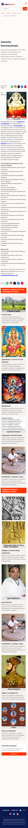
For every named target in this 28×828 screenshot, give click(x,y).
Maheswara (6, 406)
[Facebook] (20, 810)
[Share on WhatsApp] (12, 86)
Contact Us (6, 810)
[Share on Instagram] (15, 86)
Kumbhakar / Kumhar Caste (12, 477)
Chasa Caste (6, 315)
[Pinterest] (10, 814)
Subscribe (14, 754)
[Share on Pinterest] (25, 86)
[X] (24, 810)
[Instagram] (17, 814)
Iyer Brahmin (7, 602)
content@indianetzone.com (9, 275)
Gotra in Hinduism (9, 731)
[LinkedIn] (14, 814)
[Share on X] (19, 86)
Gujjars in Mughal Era (10, 693)
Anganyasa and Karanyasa (12, 435)
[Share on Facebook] (22, 86)
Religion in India (16, 13)
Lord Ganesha (18, 125)
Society (8, 13)
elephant (3, 143)
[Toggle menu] (26, 3)
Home (3, 13)
